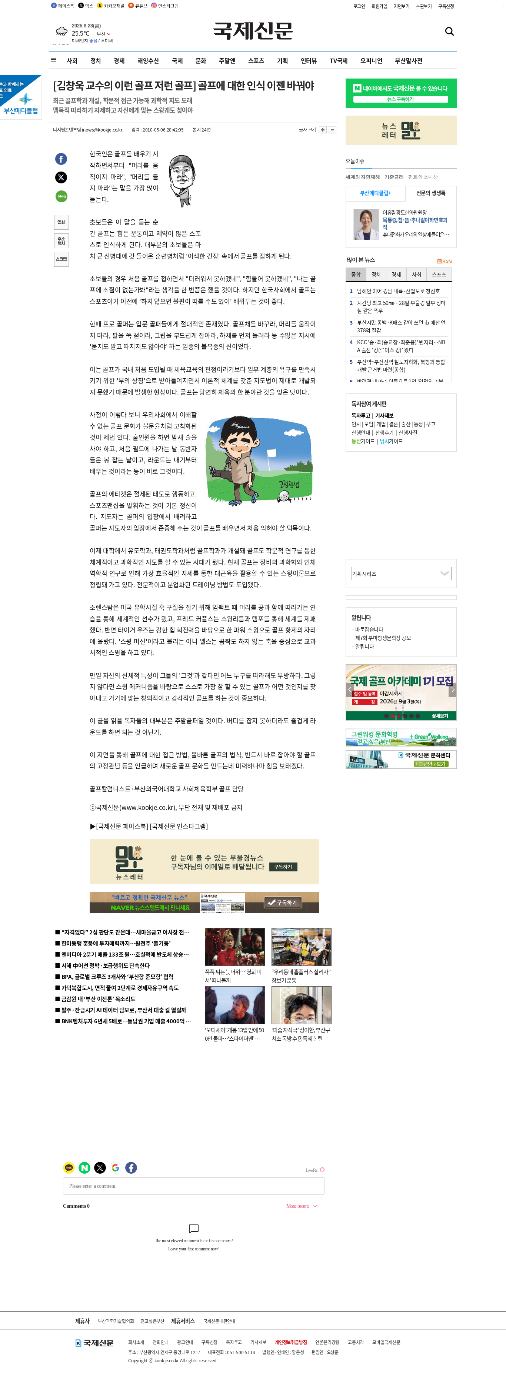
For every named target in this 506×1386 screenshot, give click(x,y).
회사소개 (136, 1342)
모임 (368, 424)
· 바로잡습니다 (367, 629)
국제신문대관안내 (219, 1321)
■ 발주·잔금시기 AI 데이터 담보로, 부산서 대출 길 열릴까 (120, 1010)
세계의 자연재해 (363, 177)
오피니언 (371, 60)
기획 (282, 60)
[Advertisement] (260, 194)
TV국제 (339, 60)
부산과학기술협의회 (116, 1321)
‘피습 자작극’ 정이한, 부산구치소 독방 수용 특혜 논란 (301, 1034)
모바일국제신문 (386, 1342)
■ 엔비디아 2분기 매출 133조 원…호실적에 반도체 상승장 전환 (127, 954)
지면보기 (402, 6)
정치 (95, 60)
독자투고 (234, 1342)
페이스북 (66, 6)
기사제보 (258, 1342)
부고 (430, 424)
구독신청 (446, 6)
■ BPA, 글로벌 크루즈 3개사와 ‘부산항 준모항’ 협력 (114, 976)
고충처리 (356, 1342)
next (452, 690)
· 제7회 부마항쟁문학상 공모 (381, 637)
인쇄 (61, 223)
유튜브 (141, 6)
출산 (405, 424)
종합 (356, 274)
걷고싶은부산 (152, 1321)
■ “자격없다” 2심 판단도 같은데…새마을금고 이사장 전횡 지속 (127, 932)
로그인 (359, 6)
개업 (381, 424)
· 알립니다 (363, 646)
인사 (356, 424)
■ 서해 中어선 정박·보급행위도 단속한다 (102, 965)
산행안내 (361, 432)
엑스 (89, 6)
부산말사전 (408, 60)
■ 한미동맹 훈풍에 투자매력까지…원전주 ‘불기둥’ (113, 943)
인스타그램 (168, 6)
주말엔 (227, 60)
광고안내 (185, 1342)
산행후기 (384, 432)
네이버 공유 (61, 197)
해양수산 (148, 60)
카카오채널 (114, 6)
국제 (177, 60)
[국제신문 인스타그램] (179, 826)
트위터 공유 (61, 178)
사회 (72, 60)
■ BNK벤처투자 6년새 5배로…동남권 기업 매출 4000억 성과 (125, 1021)
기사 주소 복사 (61, 241)
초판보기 (424, 6)
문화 (201, 60)
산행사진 (408, 432)
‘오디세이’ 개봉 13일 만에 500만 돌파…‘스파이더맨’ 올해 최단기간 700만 (234, 1038)
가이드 (363, 441)
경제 (119, 60)
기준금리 (394, 177)
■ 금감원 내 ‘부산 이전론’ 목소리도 (95, 999)
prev (350, 690)
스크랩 (61, 260)
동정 (418, 424)
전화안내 (161, 1342)
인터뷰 (309, 60)
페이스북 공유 (61, 160)
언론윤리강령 (327, 1342)
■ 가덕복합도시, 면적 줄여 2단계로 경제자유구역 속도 (117, 987)
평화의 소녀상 (423, 177)
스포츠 (256, 60)
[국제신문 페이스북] (122, 826)
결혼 (393, 424)
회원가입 (379, 6)
